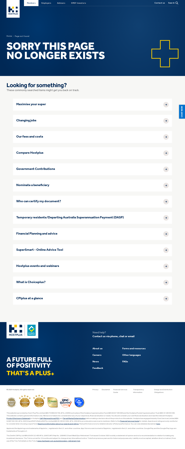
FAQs (125, 361)
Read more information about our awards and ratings (58, 424)
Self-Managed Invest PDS (49, 418)
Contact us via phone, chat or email (113, 336)
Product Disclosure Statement (18, 418)
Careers (96, 355)
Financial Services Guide (129, 421)
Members (31, 3)
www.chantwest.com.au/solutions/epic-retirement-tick (58, 441)
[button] (182, 112)
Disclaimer (106, 390)
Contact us (159, 3)
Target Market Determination (74, 418)
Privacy (95, 390)
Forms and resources (134, 348)
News (95, 361)
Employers (46, 3)
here (158, 424)
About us (97, 348)
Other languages (131, 355)
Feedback (97, 368)
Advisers (61, 3)
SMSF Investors (78, 3)
